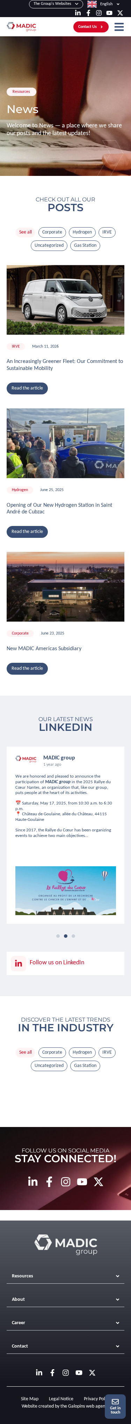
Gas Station (85, 245)
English (106, 4)
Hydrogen (82, 232)
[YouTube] (109, 12)
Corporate (52, 232)
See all (25, 232)
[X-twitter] (120, 12)
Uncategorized (49, 245)
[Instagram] (99, 12)
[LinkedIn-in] (77, 12)
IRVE (107, 232)
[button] (58, 936)
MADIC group (58, 782)
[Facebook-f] (88, 12)
